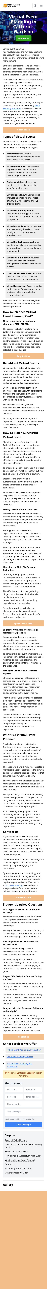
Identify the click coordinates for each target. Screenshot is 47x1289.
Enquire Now (23, 356)
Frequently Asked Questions (18, 1168)
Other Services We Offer (16, 1172)
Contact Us (23, 38)
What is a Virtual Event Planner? (20, 1160)
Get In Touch (23, 129)
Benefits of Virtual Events (17, 1151)
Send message (23, 1124)
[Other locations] (35, 5)
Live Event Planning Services (20, 1056)
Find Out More (23, 897)
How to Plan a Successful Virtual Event (23, 1155)
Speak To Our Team (23, 623)
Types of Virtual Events (16, 1140)
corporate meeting (14, 885)
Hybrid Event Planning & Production (24, 1050)
